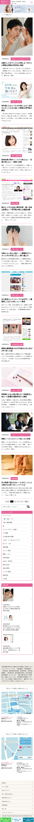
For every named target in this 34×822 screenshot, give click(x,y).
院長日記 (5, 575)
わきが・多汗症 (7, 561)
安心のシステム (6, 790)
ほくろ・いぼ (7, 543)
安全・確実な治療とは (7, 794)
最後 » (26, 501)
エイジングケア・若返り (10, 529)
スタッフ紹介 (5, 786)
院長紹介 (4, 783)
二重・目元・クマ (8, 519)
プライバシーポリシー (7, 812)
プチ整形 (5, 533)
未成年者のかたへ (6, 801)
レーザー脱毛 (7, 571)
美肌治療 (5, 547)
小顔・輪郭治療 (7, 522)
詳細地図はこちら (8, 717)
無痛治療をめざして (7, 797)
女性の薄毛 (6, 568)
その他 (5, 578)
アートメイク (7, 515)
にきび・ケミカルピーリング (11, 540)
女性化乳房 (6, 557)
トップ (3, 14)
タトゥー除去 (7, 550)
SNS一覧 (4, 809)
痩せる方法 (6, 564)
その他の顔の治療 (8, 536)
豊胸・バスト (7, 554)
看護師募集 (4, 805)
